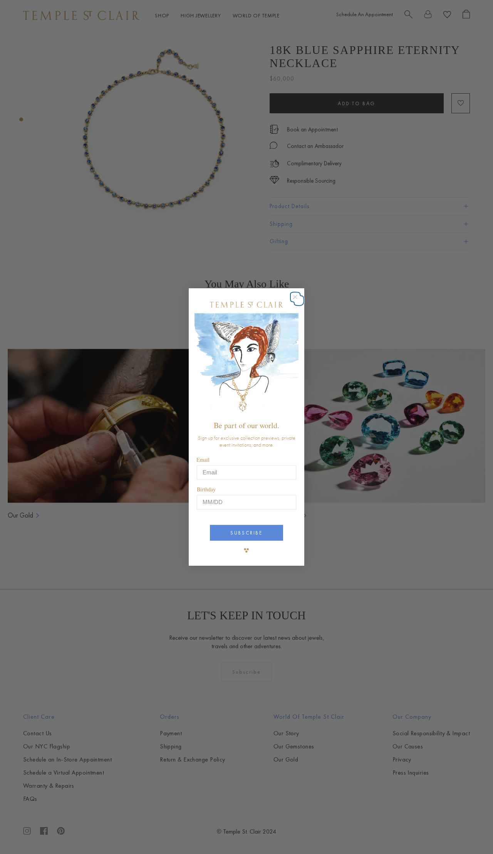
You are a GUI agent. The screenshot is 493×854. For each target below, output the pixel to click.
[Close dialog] (299, 301)
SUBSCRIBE (246, 533)
